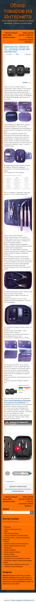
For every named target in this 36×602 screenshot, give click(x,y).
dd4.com (23, 575)
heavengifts (20, 577)
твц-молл (9, 583)
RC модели (7, 527)
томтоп (17, 583)
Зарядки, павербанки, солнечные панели (16, 535)
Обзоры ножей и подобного (12, 552)
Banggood (13, 575)
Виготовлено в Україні (9, 581)
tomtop (21, 579)
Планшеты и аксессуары (11, 556)
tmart (17, 579)
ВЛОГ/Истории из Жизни (11, 533)
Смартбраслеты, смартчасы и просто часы (16, 564)
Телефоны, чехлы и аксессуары (13, 566)
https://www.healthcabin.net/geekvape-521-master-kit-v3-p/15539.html (17, 401)
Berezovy (28, 54)
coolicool (18, 575)
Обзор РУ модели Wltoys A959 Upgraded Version (10, 34)
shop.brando (13, 579)
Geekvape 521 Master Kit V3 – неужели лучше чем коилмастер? (17, 49)
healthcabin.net (10, 481)
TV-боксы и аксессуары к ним (12, 529)
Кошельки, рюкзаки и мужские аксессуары (16, 543)
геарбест (28, 581)
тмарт (13, 583)
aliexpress (6, 575)
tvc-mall (26, 579)
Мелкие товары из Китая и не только (14, 545)
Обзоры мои (7, 547)
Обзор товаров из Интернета (18, 11)
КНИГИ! (6, 541)
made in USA (6, 579)
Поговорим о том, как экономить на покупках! (17, 558)
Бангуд (30, 579)
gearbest (5, 577)
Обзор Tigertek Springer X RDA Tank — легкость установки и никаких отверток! (26, 37)
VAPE (17, 54)
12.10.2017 (9, 54)
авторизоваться (18, 491)
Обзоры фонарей (9, 554)
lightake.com (28, 577)
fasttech (28, 575)
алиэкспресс (20, 581)
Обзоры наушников (9, 550)
